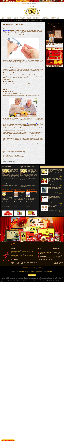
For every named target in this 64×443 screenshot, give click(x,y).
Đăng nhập (50, 3)
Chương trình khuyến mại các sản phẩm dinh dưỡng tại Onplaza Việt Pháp (55, 179)
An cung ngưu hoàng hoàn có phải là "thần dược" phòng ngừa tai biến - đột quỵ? (55, 170)
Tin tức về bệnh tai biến (7, 189)
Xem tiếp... (61, 176)
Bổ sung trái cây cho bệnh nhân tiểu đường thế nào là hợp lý (15, 152)
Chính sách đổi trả (56, 257)
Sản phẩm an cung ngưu (9, 18)
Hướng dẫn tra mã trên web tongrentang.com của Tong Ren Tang (54, 197)
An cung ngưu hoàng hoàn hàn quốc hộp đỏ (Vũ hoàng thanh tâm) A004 (54, 43)
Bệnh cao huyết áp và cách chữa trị (34, 194)
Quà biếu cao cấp (29, 18)
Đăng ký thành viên (56, 3)
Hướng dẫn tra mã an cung (45, 18)
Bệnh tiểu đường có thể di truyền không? (11, 155)
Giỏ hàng (61, 3)
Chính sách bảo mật (57, 256)
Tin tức (58, 18)
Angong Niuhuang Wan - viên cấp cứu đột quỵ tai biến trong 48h (7, 202)
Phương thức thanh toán (57, 253)
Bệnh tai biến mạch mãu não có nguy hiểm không (54, 206)
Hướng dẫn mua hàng (53, 18)
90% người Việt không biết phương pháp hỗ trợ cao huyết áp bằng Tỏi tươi (31, 202)
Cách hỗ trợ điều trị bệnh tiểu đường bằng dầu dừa (13, 156)
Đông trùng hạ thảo (22, 18)
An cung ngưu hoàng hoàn (58, 262)
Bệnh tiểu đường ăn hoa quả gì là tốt (10, 154)
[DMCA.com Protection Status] (32, 275)
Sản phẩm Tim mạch (16, 18)
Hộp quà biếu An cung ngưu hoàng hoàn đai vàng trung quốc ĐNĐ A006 (54, 66)
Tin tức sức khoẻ (6, 166)
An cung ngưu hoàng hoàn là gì (36, 18)
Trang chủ (3, 18)
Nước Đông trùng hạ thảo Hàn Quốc (30, 123)
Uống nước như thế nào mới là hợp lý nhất (10, 185)
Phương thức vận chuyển (58, 255)
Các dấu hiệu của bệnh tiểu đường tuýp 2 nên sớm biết (14, 151)
